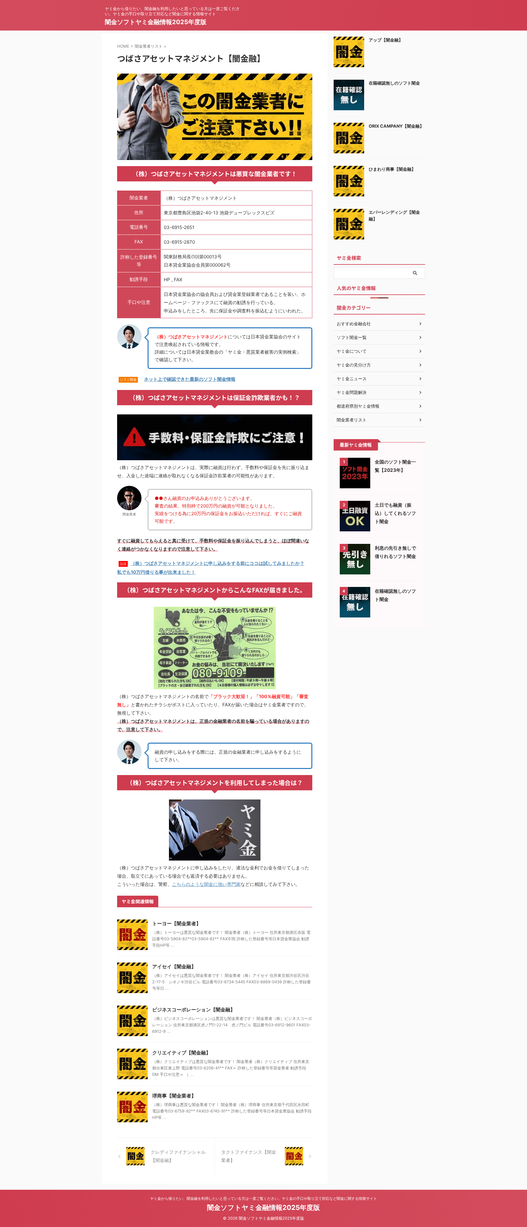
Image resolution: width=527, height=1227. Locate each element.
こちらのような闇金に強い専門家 (206, 884)
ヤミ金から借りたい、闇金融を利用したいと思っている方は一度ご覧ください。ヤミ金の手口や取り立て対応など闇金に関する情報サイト (263, 1198)
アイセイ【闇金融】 (174, 966)
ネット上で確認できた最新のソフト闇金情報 (189, 379)
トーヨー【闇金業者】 (176, 923)
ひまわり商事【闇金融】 (392, 169)
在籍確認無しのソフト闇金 (394, 83)
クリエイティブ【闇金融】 (181, 1053)
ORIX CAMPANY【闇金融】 (396, 126)
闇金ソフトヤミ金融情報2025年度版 (155, 22)
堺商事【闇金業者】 (174, 1096)
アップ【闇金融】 (386, 39)
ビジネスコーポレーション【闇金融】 (193, 1010)
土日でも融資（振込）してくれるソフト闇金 (395, 513)
